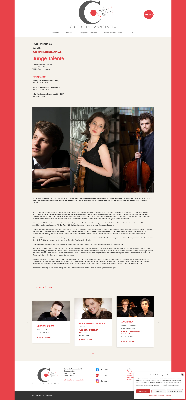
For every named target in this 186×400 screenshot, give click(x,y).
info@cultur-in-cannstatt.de (74, 380)
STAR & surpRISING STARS (92, 323)
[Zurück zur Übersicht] (34, 287)
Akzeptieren (143, 391)
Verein (129, 375)
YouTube (104, 375)
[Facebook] (98, 369)
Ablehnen (158, 391)
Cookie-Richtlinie (152, 395)
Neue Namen (127, 322)
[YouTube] (98, 375)
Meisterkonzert (45, 326)
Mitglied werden (132, 377)
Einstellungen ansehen (175, 391)
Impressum (168, 395)
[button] (182, 375)
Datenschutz (161, 395)
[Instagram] (98, 381)
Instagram (104, 381)
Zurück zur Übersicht (44, 287)
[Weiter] (159, 322)
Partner (129, 371)
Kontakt (130, 380)
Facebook (104, 369)
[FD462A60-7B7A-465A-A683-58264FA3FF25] (93, 14)
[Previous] (27, 322)
